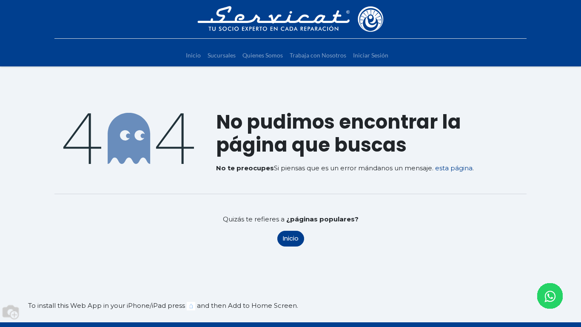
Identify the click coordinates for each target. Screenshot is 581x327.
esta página (454, 168)
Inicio (291, 238)
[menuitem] (193, 55)
